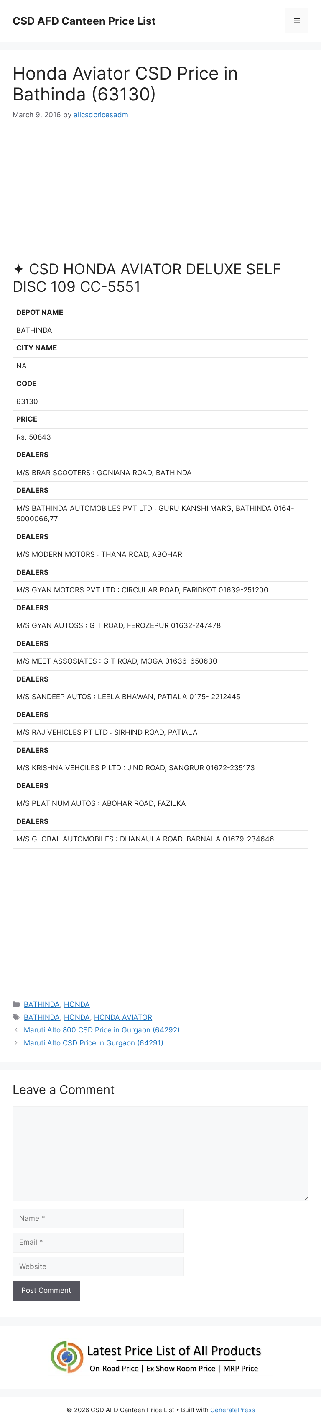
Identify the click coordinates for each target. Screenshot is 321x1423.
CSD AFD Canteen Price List (84, 21)
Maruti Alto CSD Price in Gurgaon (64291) (93, 1043)
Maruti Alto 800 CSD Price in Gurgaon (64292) (102, 1030)
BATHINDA (42, 1004)
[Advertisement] (160, 194)
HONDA (77, 1004)
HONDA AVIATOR (123, 1017)
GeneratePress (232, 1410)
